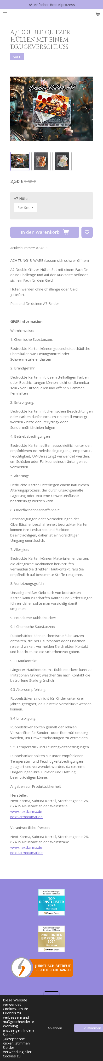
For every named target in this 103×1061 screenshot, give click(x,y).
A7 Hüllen (21, 198)
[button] (19, 161)
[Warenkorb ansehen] (97, 14)
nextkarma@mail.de (26, 816)
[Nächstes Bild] (85, 108)
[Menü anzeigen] (5, 14)
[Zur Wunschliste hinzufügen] (87, 232)
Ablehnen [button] (55, 1028)
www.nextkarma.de (26, 811)
